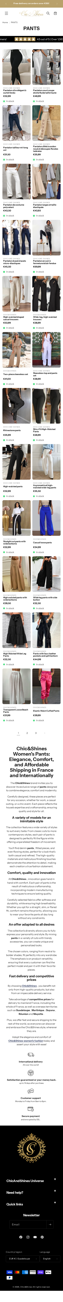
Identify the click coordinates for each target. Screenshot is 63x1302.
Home (5, 22)
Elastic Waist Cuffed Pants (46, 711)
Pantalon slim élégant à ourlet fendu (14, 91)
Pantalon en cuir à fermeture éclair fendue (44, 262)
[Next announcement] (57, 3)
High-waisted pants (13, 486)
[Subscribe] (49, 1224)
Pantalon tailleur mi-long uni (15, 148)
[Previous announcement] (6, 3)
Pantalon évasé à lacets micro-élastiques (14, 262)
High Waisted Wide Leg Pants (14, 654)
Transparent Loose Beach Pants (15, 710)
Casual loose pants (42, 542)
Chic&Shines (26, 1287)
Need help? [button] (14, 1193)
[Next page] (44, 733)
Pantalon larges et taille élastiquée (44, 206)
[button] (6, 13)
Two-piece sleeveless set (15, 374)
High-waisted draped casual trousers (13, 318)
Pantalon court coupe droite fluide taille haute (44, 91)
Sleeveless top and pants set (45, 374)
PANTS (14, 22)
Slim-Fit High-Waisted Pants (44, 430)
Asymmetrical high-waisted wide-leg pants (44, 486)
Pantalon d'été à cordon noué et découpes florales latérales (45, 148)
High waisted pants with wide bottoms (15, 598)
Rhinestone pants (12, 430)
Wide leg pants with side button (45, 598)
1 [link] (18, 732)
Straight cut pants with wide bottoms (14, 542)
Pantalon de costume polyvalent (13, 206)
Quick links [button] (14, 1204)
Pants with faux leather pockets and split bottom (45, 654)
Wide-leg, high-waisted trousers (45, 318)
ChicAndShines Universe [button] (25, 1181)
